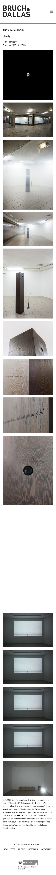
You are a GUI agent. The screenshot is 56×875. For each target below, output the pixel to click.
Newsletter (9, 849)
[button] (51, 12)
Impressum (33, 849)
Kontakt (21, 849)
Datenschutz (46, 849)
